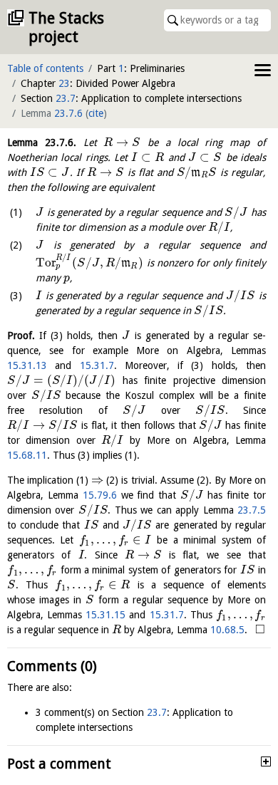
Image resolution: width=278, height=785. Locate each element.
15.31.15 (105, 614)
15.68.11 (27, 455)
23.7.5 (251, 510)
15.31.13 (27, 365)
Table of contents (45, 68)
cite (95, 113)
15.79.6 (100, 495)
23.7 (66, 98)
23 (64, 83)
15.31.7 (97, 365)
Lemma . (41, 142)
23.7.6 (68, 113)
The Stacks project (66, 27)
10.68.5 (227, 629)
